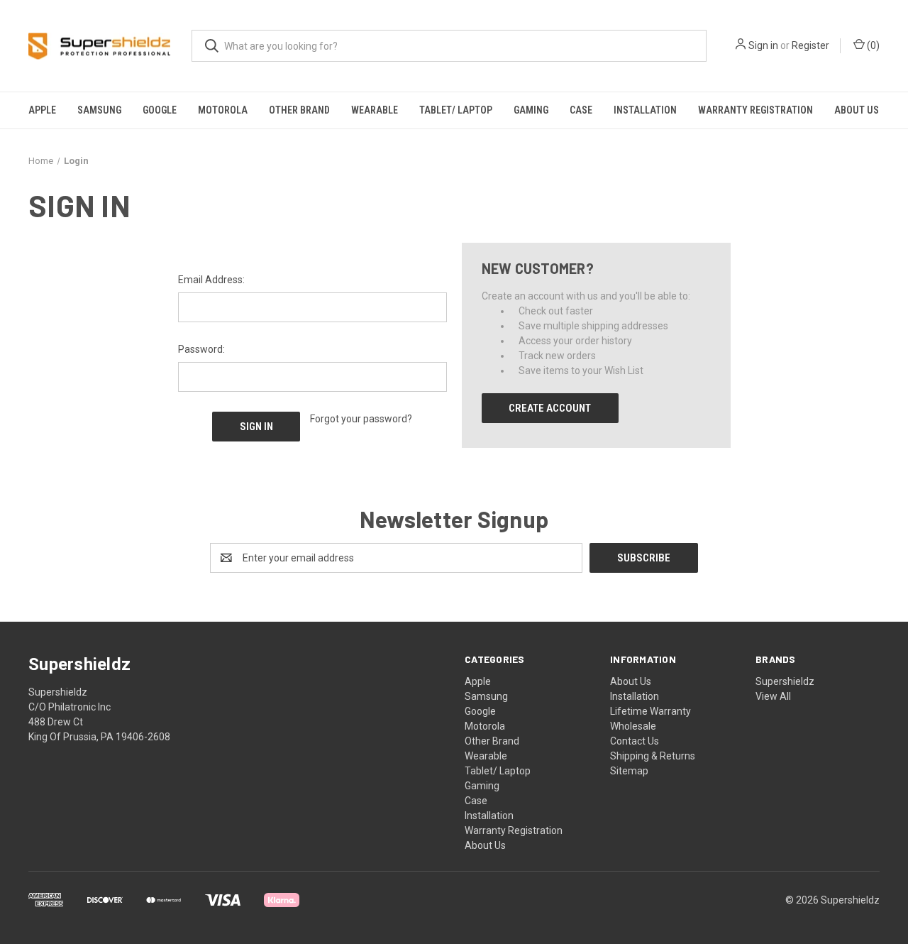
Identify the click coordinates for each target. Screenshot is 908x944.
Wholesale (633, 726)
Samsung (99, 110)
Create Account (550, 408)
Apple (42, 110)
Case (581, 110)
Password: (201, 349)
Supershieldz (784, 681)
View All (773, 696)
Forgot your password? (361, 418)
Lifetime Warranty (650, 711)
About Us (856, 110)
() (872, 45)
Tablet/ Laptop (455, 110)
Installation (645, 110)
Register (810, 45)
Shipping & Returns (652, 756)
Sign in (763, 45)
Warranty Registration (755, 110)
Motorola (223, 110)
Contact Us (634, 741)
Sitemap (629, 770)
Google (160, 110)
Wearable (374, 110)
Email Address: (211, 279)
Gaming (531, 110)
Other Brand (299, 110)
